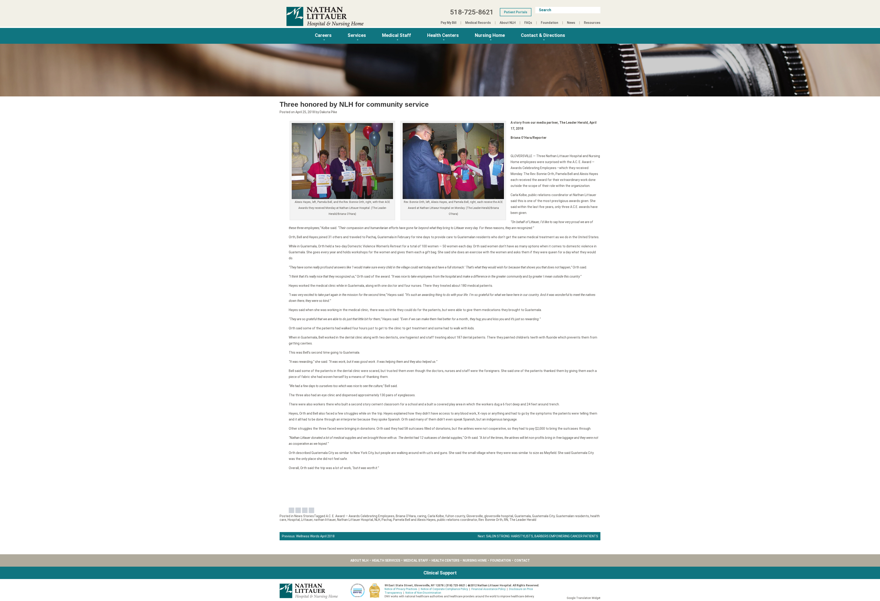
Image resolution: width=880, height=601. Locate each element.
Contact (522, 560)
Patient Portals (515, 12)
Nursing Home (490, 35)
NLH (377, 520)
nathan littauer (325, 520)
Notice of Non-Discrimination (423, 592)
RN (506, 520)
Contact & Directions (543, 35)
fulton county (455, 516)
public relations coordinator (457, 520)
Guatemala (522, 516)
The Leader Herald (522, 520)
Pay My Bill (448, 23)
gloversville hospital (498, 516)
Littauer (307, 520)
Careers (323, 35)
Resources (592, 23)
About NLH (508, 23)
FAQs (528, 23)
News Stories (304, 516)
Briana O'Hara (406, 516)
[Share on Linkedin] (305, 510)
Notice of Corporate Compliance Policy (444, 589)
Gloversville (474, 516)
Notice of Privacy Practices (401, 589)
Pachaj (387, 520)
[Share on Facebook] (291, 510)
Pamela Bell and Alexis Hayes (414, 520)
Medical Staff (396, 35)
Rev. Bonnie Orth (490, 520)
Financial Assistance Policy (488, 589)
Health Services (386, 560)
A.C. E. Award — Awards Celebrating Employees (360, 516)
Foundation (549, 23)
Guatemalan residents (572, 516)
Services (357, 35)
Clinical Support (440, 573)
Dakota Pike (328, 112)
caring (421, 516)
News (571, 23)
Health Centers (443, 35)
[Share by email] (311, 510)
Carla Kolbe (436, 516)
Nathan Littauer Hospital (355, 520)
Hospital (294, 520)
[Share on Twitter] (298, 510)
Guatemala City (543, 516)
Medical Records (478, 23)
